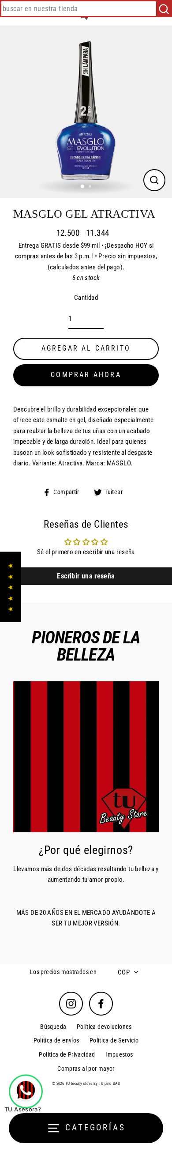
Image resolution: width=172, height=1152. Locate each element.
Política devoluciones (104, 1026)
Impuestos (119, 1054)
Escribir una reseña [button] (86, 576)
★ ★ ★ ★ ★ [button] (10, 586)
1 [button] (83, 187)
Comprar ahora (86, 374)
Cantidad (86, 298)
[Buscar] (164, 8)
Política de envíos (56, 1040)
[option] (86, 112)
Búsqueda (53, 1026)
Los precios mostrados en (63, 971)
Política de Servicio (114, 1040)
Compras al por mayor (86, 1068)
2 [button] (91, 187)
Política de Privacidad (67, 1054)
